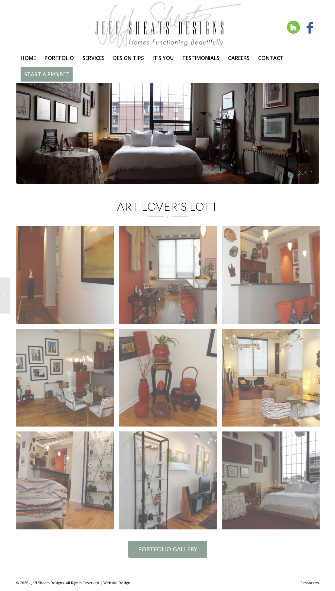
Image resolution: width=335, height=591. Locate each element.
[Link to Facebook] (309, 27)
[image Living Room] (170, 482)
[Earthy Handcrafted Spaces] (5, 295)
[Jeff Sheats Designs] (167, 24)
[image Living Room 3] (273, 380)
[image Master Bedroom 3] (273, 482)
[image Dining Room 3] (170, 380)
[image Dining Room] (67, 482)
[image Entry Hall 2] (170, 277)
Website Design (116, 582)
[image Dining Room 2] (67, 380)
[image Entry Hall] (67, 277)
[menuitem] (28, 58)
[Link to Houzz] (293, 27)
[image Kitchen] (273, 277)
